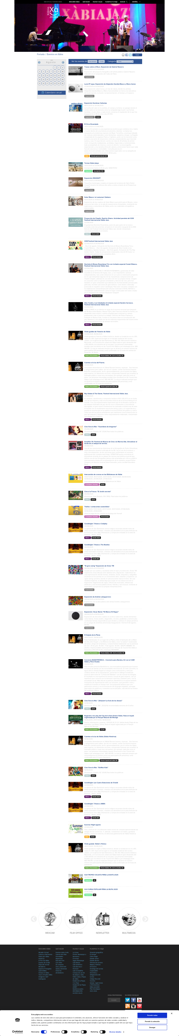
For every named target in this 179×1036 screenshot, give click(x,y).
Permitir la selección (152, 1021)
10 (62, 71)
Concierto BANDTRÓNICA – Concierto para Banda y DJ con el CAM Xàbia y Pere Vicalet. (109, 661)
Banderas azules (78, 989)
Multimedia (128, 932)
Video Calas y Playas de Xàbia (79, 978)
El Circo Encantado (91, 124)
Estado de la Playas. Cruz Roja (79, 982)
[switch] (64, 1032)
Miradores (42, 967)
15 (55, 75)
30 (58, 83)
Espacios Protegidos (45, 969)
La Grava (75, 952)
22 (55, 79)
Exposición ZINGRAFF (92, 178)
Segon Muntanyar (78, 960)
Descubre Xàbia (74, 1)
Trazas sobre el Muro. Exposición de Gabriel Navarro (104, 67)
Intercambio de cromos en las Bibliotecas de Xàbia (103, 475)
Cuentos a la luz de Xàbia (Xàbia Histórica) (100, 737)
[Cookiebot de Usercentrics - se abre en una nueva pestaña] (17, 1032)
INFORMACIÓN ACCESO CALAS (77, 992)
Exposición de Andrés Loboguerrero (97, 597)
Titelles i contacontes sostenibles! (96, 507)
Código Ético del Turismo (95, 980)
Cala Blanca (76, 963)
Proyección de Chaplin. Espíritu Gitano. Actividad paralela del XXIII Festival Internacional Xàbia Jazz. (109, 219)
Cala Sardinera (77, 965)
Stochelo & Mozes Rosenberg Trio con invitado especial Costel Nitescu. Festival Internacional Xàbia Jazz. (110, 265)
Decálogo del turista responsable (96, 970)
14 (51, 75)
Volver (137, 55)
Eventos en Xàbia (55, 54)
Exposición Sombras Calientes (95, 103)
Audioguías (42, 979)
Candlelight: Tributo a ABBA (94, 804)
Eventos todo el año (62, 952)
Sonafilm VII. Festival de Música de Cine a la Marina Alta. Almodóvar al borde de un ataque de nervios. (110, 443)
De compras (59, 965)
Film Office (76, 932)
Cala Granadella (78, 971)
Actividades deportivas (59, 957)
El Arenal (76, 959)
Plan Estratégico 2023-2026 (95, 990)
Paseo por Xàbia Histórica (44, 957)
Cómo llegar (94, 956)
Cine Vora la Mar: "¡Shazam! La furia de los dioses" (103, 701)
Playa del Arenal (44, 965)
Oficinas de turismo (96, 963)
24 (62, 79)
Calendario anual (53, 92)
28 (51, 83)
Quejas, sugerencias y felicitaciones (96, 984)
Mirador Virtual (44, 952)
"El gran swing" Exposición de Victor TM (99, 566)
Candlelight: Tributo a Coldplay (95, 524)
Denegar (152, 1027)
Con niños (59, 963)
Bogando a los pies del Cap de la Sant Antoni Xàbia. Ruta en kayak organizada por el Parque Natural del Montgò (109, 717)
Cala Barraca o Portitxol (77, 968)
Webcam (50, 932)
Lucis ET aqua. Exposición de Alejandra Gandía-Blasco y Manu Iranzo (110, 84)
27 (47, 83)
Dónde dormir (94, 960)
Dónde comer (94, 959)
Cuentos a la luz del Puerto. (94, 363)
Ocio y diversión (61, 967)
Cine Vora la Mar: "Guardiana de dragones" (100, 427)
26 (43, 83)
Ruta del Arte (60, 960)
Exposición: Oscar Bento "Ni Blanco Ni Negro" (101, 612)
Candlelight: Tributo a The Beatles (97, 545)
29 (55, 83)
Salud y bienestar (61, 969)
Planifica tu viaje (111, 1)
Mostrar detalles (115, 1032)
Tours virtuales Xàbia (45, 975)
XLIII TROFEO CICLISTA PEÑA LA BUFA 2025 (101, 875)
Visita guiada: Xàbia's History (95, 844)
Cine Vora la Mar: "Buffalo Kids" (96, 768)
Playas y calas (97, 1)
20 (47, 79)
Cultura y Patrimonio (45, 954)
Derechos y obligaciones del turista (95, 975)
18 (39, 79)
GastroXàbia (42, 971)
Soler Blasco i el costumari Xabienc (97, 197)
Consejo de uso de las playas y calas (79, 974)
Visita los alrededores (60, 972)
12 (43, 75)
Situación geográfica (96, 952)
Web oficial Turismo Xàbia (53, 2)
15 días (101, 61)
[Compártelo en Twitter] (130, 55)
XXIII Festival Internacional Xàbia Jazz (98, 241)
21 (51, 79)
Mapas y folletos (95, 965)
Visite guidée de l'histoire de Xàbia (97, 332)
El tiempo (93, 954)
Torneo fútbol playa (91, 163)
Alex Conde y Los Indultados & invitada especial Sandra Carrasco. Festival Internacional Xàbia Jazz (108, 304)
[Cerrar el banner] (171, 1013)
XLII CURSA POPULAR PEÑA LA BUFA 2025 (101, 889)
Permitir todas (152, 1015)
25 (39, 83)
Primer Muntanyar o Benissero (79, 955)
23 (58, 79)
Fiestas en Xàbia (44, 973)
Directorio (93, 967)
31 (62, 83)
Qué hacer (86, 1)
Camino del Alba (61, 954)
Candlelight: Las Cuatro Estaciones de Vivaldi (101, 783)
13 (47, 75)
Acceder (114, 1000)
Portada (41, 54)
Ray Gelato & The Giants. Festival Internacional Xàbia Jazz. (106, 394)
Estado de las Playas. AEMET (79, 986)
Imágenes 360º (43, 977)
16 (58, 75)
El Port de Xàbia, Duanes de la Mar (44, 962)
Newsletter (102, 932)
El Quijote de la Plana (92, 635)
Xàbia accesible (95, 987)
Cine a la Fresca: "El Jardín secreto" (97, 492)
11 (39, 75)
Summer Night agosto (92, 825)
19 (43, 79)
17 (62, 75)
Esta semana (92, 61)
